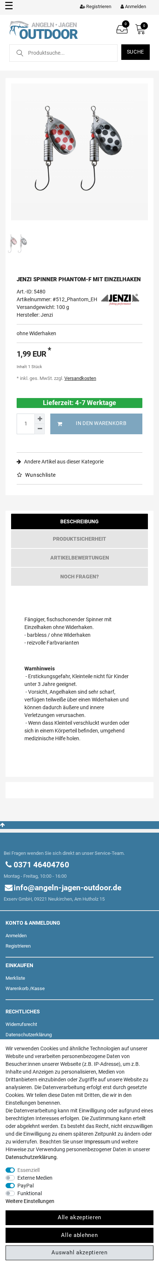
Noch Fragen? (79, 576)
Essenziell (28, 1170)
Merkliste (15, 978)
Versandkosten (80, 378)
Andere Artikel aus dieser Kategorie (63, 462)
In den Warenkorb (101, 423)
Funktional (29, 1193)
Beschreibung (79, 521)
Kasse (38, 988)
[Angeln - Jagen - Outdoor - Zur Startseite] (43, 29)
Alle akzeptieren (79, 1217)
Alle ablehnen (79, 1235)
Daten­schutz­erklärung (29, 1034)
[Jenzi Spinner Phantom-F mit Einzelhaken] (79, 152)
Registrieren (18, 946)
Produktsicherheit (79, 539)
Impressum (97, 1142)
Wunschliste (40, 475)
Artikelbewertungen (79, 558)
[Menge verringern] (39, 429)
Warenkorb (17, 988)
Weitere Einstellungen (30, 1201)
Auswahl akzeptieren (79, 1252)
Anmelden (16, 935)
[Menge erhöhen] (39, 419)
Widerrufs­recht (21, 1024)
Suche (136, 52)
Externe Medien (35, 1178)
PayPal (25, 1186)
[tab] (79, 523)
